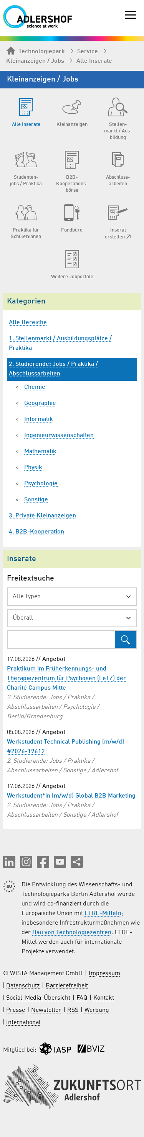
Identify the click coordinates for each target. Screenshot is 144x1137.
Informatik (38, 419)
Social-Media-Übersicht (38, 998)
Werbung (96, 1010)
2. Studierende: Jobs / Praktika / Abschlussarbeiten (53, 369)
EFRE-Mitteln (102, 913)
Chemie (34, 387)
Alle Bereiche (28, 323)
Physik (33, 468)
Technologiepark (41, 52)
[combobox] (72, 596)
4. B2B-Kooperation (36, 532)
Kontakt (103, 998)
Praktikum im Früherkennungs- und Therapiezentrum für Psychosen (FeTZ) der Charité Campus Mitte (66, 678)
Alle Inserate (94, 61)
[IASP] (55, 1050)
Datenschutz (23, 986)
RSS (72, 1010)
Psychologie (41, 484)
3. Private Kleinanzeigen (42, 516)
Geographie (40, 403)
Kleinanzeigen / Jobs (35, 61)
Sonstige (36, 500)
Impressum (104, 974)
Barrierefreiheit (67, 986)
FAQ (81, 998)
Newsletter (46, 1010)
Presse (15, 1010)
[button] (9, 861)
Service (87, 52)
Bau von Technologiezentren (71, 933)
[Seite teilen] (76, 861)
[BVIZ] (91, 1050)
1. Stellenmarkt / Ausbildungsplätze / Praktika (60, 343)
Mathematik (40, 452)
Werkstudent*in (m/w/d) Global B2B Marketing (71, 796)
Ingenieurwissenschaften (59, 435)
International (23, 1023)
